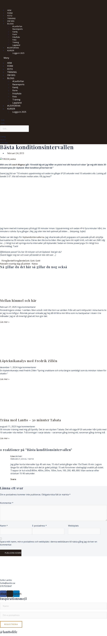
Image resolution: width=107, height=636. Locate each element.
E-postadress (39, 525)
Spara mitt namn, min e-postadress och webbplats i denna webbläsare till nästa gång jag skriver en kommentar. (48, 543)
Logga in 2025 (18, 53)
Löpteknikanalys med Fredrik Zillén (28, 361)
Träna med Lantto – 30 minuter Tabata (30, 420)
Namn (4, 525)
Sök (3, 123)
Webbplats (73, 525)
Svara (13, 479)
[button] (41, 57)
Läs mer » (4, 321)
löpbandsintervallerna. (33, 237)
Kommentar (6, 502)
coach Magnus (18, 164)
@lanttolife (8, 632)
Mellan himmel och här (18, 300)
